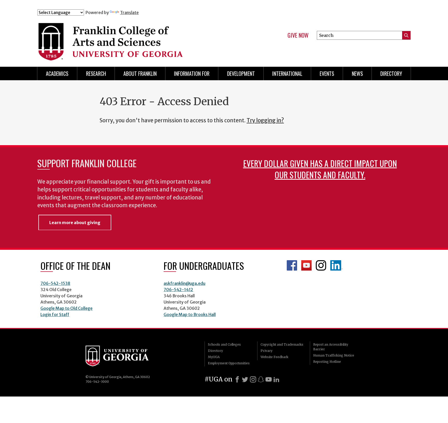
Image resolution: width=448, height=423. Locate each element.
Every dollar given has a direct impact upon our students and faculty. (320, 169)
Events (327, 73)
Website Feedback (274, 357)
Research (96, 73)
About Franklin (140, 73)
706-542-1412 (178, 289)
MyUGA (214, 357)
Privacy (266, 351)
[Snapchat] (261, 379)
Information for (191, 73)
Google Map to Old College (66, 308)
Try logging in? (265, 120)
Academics (57, 73)
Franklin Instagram (321, 265)
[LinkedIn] (276, 379)
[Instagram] (253, 379)
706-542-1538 (55, 283)
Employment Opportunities (229, 363)
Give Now (298, 35)
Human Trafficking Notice (333, 355)
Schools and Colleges (224, 344)
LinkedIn (336, 265)
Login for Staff (54, 314)
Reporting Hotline (327, 362)
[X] (245, 379)
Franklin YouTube (306, 265)
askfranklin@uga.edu (184, 283)
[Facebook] (237, 379)
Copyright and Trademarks (282, 344)
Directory (391, 73)
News (357, 73)
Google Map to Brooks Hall (190, 314)
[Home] (140, 38)
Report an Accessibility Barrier (330, 347)
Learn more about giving (74, 222)
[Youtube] (268, 379)
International (287, 73)
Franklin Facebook (292, 265)
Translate (129, 12)
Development (241, 73)
